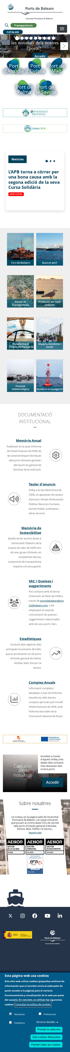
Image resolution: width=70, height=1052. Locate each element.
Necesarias (19, 1014)
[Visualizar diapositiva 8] (48, 38)
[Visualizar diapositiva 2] (22, 38)
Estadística (19, 1022)
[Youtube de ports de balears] (47, 915)
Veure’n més (35, 832)
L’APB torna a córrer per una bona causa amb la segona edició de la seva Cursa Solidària (34, 179)
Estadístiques (30, 638)
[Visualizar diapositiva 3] (26, 38)
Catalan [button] (13, 32)
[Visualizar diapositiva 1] (17, 38)
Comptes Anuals (42, 682)
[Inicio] (35, 11)
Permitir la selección (49, 1029)
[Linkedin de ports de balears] (60, 915)
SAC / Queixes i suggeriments (41, 583)
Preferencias (50, 1014)
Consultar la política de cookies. (33, 1004)
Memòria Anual (28, 440)
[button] (20, 249)
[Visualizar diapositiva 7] (44, 38)
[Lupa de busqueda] (7, 25)
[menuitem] (47, 161)
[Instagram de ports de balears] (22, 915)
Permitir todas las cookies (45, 1044)
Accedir (40, 56)
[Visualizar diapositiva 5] (35, 38)
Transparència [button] (23, 25)
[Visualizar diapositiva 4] (31, 38)
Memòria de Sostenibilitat (30, 530)
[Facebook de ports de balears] (35, 915)
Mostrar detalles (45, 1022)
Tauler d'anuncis (42, 484)
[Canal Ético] (35, 128)
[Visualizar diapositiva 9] (53, 38)
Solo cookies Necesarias (46, 1037)
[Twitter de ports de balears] (10, 915)
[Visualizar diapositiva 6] (39, 38)
